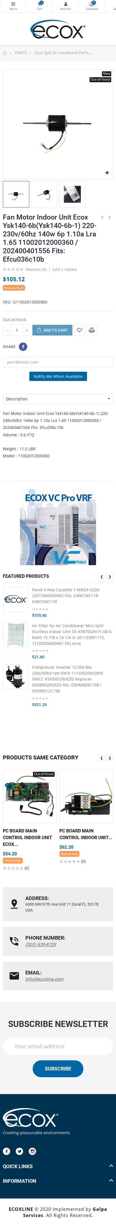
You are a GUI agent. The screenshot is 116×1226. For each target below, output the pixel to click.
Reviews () (36, 270)
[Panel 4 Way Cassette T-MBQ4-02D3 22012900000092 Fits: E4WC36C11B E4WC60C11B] (15, 599)
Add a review (64, 269)
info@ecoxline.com (44, 979)
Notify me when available (58, 376)
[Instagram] (32, 1151)
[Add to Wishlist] (79, 330)
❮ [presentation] (101, 576)
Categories (13, 6)
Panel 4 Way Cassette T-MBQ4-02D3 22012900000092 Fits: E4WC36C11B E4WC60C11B (65, 595)
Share (23, 347)
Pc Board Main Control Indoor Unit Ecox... (27, 837)
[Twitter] (19, 1151)
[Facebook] (6, 1151)
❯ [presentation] (109, 576)
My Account (65, 6)
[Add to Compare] (91, 330)
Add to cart (55, 330)
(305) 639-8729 (40, 944)
